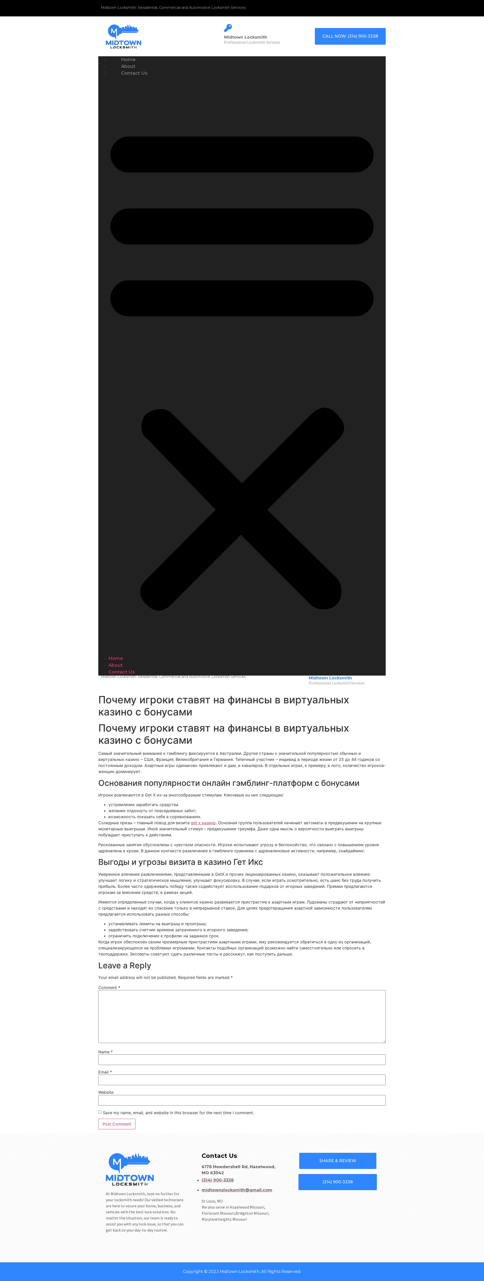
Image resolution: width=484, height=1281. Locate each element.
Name (105, 1052)
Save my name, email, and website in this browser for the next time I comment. (178, 1113)
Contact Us (134, 73)
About (115, 665)
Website (105, 1092)
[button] (242, 366)
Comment (109, 987)
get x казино (203, 822)
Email (105, 1072)
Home (115, 658)
